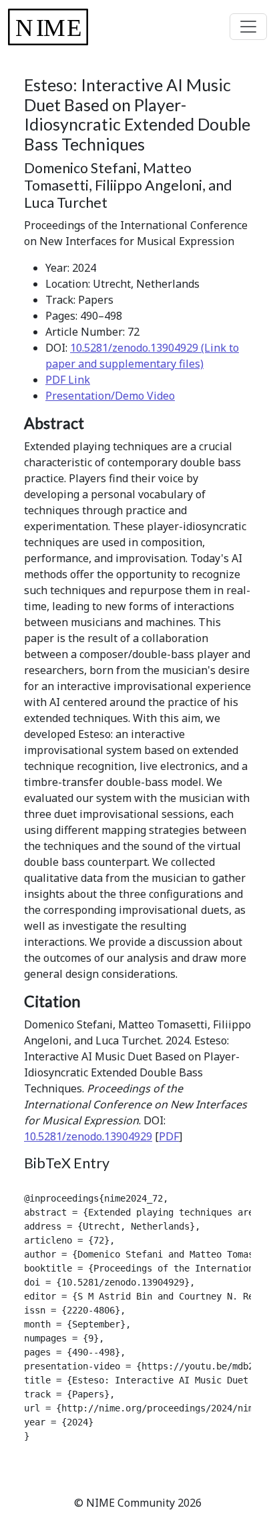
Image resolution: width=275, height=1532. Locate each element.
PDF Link (67, 379)
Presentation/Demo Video (110, 395)
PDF (169, 1136)
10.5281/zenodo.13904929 (88, 1136)
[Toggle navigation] (248, 26)
